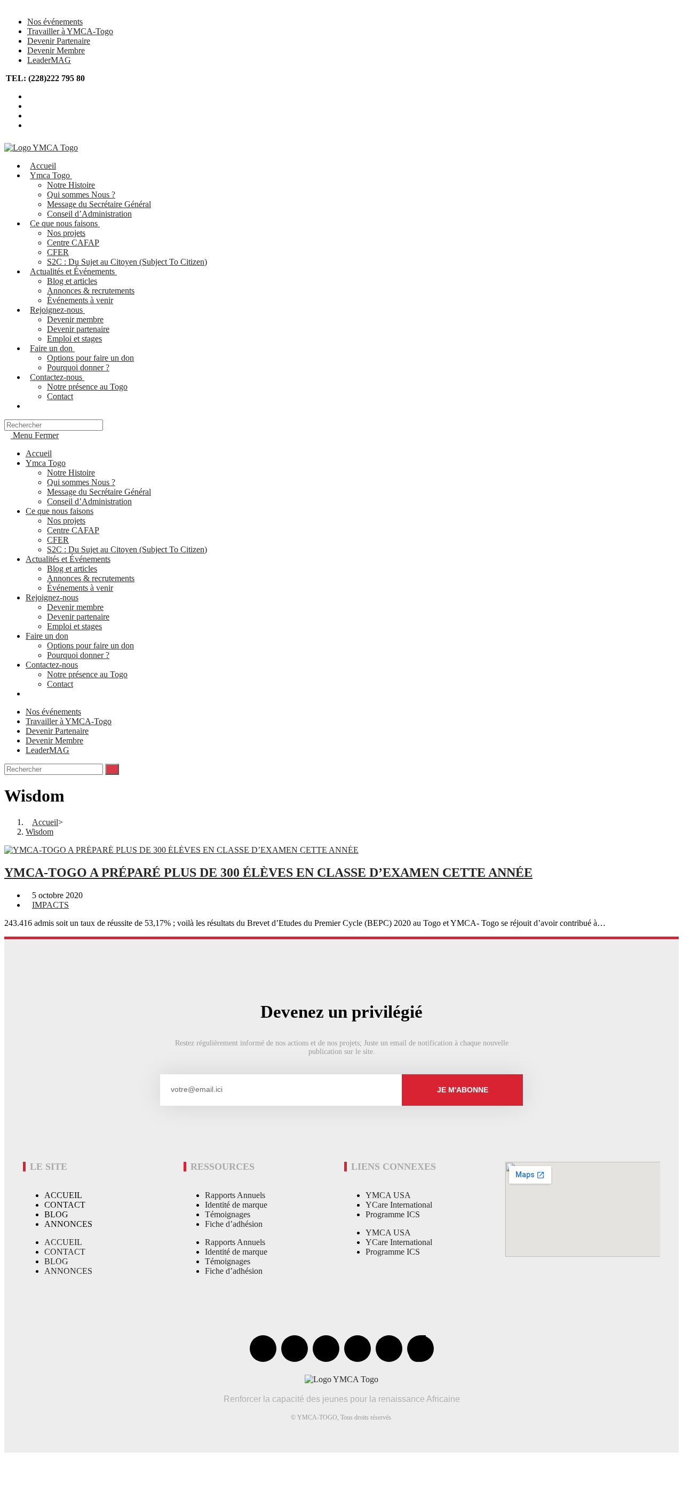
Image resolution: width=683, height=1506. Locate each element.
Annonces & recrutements (90, 578)
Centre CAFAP (73, 530)
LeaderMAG (49, 60)
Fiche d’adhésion (234, 1223)
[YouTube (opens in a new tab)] (30, 115)
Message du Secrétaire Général (99, 491)
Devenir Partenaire (58, 40)
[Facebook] (263, 1348)
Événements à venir (80, 587)
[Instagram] (357, 1348)
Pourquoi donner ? (78, 655)
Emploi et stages (74, 626)
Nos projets (66, 520)
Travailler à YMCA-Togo (70, 31)
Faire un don (47, 635)
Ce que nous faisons (59, 511)
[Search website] (33, 405)
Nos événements (55, 21)
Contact (60, 683)
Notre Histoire (71, 472)
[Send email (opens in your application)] (30, 125)
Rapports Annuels (235, 1195)
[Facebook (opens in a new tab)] (30, 105)
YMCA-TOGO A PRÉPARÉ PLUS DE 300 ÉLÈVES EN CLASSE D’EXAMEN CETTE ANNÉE (268, 872)
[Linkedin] (389, 1348)
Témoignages (227, 1214)
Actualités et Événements (68, 559)
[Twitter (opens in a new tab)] (30, 96)
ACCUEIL (63, 1195)
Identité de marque (236, 1204)
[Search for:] (53, 424)
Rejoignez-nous (52, 597)
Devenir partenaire (78, 616)
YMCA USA (388, 1195)
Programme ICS (393, 1214)
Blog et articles (72, 568)
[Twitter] (294, 1348)
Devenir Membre (56, 50)
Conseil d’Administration (89, 501)
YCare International (399, 1204)
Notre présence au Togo (87, 674)
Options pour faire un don (90, 645)
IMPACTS (50, 904)
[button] (46, 1463)
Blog (56, 1214)
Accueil (39, 453)
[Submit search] (112, 769)
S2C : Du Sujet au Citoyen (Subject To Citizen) (127, 549)
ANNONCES (68, 1223)
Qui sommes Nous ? (81, 482)
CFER (58, 539)
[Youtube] (326, 1348)
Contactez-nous (52, 664)
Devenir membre (75, 607)
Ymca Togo (46, 462)
